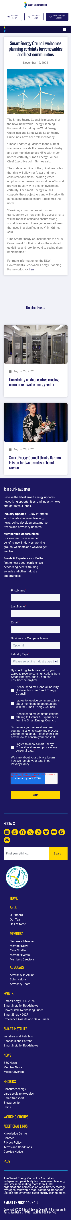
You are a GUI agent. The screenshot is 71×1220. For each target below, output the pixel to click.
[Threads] (38, 832)
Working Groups (16, 1116)
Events (8, 993)
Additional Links (16, 1126)
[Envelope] (7, 840)
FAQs (7, 1161)
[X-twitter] (30, 832)
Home (14, 898)
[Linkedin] (7, 832)
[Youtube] (54, 832)
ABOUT (14, 907)
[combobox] (26, 853)
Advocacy (17, 967)
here (31, 269)
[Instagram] (14, 832)
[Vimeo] (61, 832)
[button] (65, 29)
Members (16, 933)
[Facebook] (22, 832)
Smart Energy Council (21, 1202)
